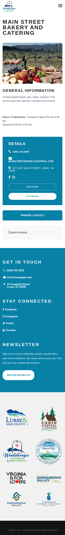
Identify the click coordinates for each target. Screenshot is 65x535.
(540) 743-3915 (15, 270)
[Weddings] (16, 452)
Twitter (9, 323)
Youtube (10, 330)
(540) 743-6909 (20, 152)
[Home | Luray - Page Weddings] (9, 7)
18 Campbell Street (18, 285)
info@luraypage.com (19, 277)
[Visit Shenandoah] (49, 479)
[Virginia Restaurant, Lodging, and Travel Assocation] (49, 499)
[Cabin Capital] (49, 419)
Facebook (10, 309)
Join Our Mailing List (18, 375)
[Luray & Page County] (16, 419)
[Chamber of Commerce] (49, 452)
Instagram (11, 316)
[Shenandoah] (16, 499)
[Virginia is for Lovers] (16, 477)
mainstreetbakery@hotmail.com (30, 161)
